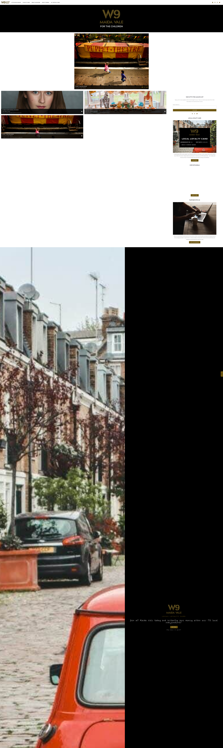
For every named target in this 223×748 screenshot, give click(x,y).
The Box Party (89, 110)
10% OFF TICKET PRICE (80, 88)
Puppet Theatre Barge (81, 86)
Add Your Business (194, 242)
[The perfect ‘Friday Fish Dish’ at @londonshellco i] (180, 180)
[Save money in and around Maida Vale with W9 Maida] (209, 180)
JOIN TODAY (173, 627)
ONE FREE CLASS (6, 111)
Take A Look (194, 195)
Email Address (176, 104)
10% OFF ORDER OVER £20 (91, 111)
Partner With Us (194, 200)
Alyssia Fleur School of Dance (10, 110)
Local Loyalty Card (194, 118)
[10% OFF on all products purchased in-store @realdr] (194, 180)
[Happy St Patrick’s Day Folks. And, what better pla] (194, 189)
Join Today (194, 160)
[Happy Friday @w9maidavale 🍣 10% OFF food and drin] (180, 189)
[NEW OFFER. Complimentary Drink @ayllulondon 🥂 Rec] (180, 171)
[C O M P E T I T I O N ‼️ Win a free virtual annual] (194, 171)
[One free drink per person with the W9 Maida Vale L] (209, 171)
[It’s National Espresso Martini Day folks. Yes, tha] (209, 189)
